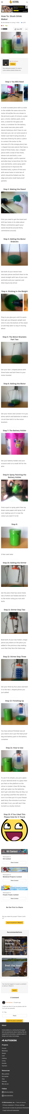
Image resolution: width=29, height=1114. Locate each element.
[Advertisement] (14, 8)
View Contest (14, 862)
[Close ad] (26, 7)
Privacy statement (8, 1105)
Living (13, 22)
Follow (13, 64)
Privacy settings (20, 1105)
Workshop (5, 1051)
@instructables (8, 1092)
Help (3, 1079)
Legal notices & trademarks (11, 1110)
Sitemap (4, 1081)
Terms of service (21, 1102)
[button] (2, 2)
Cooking (4, 1058)
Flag (5, 1012)
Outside (4, 1063)
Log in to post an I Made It (14, 922)
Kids (18, 22)
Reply (14, 1016)
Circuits (4, 1048)
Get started (5, 1076)
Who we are (5, 1084)
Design (4, 1053)
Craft (3, 1056)
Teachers (4, 1066)
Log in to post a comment (14, 1021)
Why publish (5, 1074)
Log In (14, 990)
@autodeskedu (8, 1096)
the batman (6, 22)
